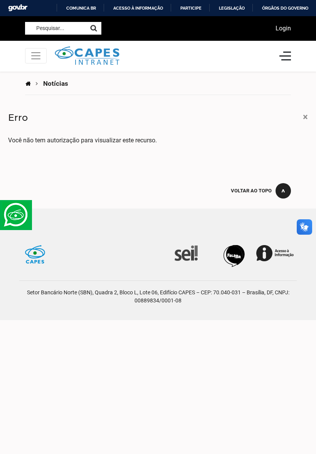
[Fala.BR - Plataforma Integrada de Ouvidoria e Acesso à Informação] (234, 255)
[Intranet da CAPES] (163, 56)
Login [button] (283, 28)
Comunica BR (81, 8)
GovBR (17, 8)
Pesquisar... (50, 28)
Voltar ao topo (251, 191)
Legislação (232, 8)
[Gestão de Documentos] (185, 252)
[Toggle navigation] (36, 55)
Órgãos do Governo (285, 8)
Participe (191, 8)
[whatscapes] (16, 215)
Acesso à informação (138, 8)
